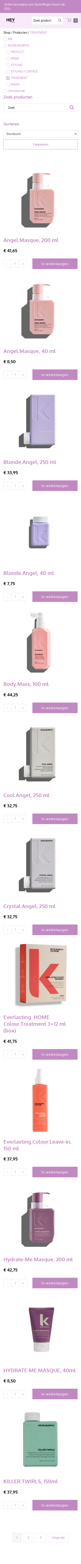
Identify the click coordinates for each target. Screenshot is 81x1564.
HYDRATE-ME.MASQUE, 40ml (39, 1370)
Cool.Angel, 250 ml (26, 795)
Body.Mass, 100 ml (26, 684)
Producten (20, 32)
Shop (6, 32)
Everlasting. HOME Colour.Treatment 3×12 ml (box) (34, 1024)
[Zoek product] (47, 20)
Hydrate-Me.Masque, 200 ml (38, 1259)
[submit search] (61, 20)
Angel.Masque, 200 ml (30, 240)
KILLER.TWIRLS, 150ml (30, 1481)
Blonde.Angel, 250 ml (29, 462)
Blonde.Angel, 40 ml (28, 573)
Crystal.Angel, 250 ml (29, 906)
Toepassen (40, 144)
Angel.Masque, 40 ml (29, 351)
